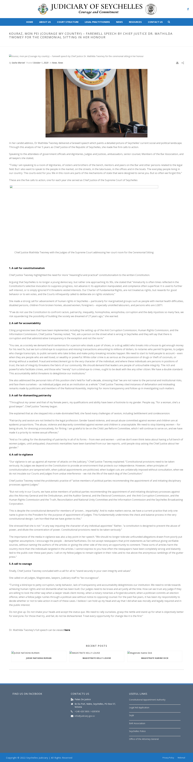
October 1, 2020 (40, 62)
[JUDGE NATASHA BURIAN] (38, 653)
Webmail (181, 758)
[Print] (177, 62)
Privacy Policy (168, 758)
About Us (45, 21)
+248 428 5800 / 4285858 (87, 711)
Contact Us (155, 21)
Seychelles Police (137, 731)
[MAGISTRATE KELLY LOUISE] (97, 653)
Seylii (131, 715)
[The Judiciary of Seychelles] (96, 9)
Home (29, 21)
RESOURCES (135, 21)
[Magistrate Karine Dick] (154, 653)
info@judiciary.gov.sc (85, 716)
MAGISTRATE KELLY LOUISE (97, 658)
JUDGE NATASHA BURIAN (39, 658)
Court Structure (68, 21)
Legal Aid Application (139, 707)
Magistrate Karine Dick (154, 658)
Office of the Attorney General (144, 739)
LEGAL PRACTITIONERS (97, 21)
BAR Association (137, 723)
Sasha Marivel (18, 62)
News (119, 21)
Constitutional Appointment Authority (147, 699)
